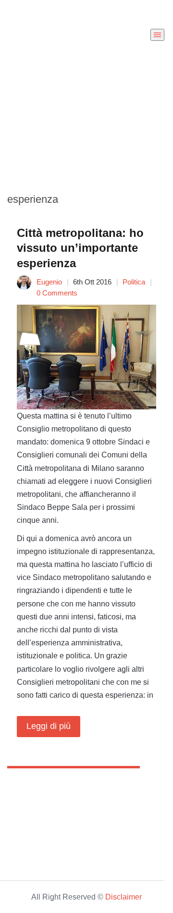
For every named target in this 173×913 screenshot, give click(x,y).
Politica (134, 282)
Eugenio (49, 282)
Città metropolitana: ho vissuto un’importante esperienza (80, 247)
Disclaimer (123, 897)
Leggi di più (48, 726)
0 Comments (57, 293)
